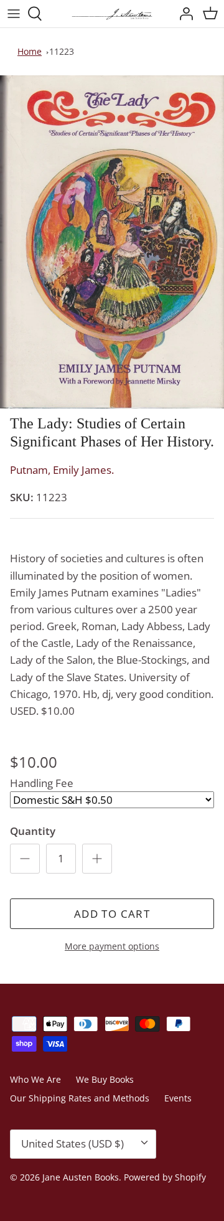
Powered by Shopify (165, 1177)
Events (178, 1098)
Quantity (32, 831)
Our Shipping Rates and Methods (79, 1098)
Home (29, 51)
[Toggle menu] (13, 13)
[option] (112, 242)
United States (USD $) (72, 1143)
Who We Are (35, 1079)
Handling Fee (41, 783)
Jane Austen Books (80, 1177)
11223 (61, 51)
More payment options (112, 946)
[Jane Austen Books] (112, 14)
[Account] (183, 13)
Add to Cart (112, 914)
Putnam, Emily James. (62, 470)
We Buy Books (105, 1079)
